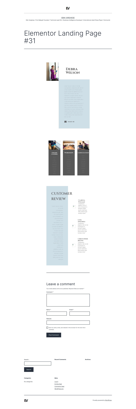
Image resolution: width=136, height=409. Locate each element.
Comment (49, 292)
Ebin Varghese (68, 18)
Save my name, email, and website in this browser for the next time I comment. (67, 328)
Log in (56, 381)
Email (71, 309)
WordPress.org (59, 389)
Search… (26, 359)
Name (48, 309)
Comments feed (59, 386)
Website (48, 318)
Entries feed (58, 384)
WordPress (108, 400)
